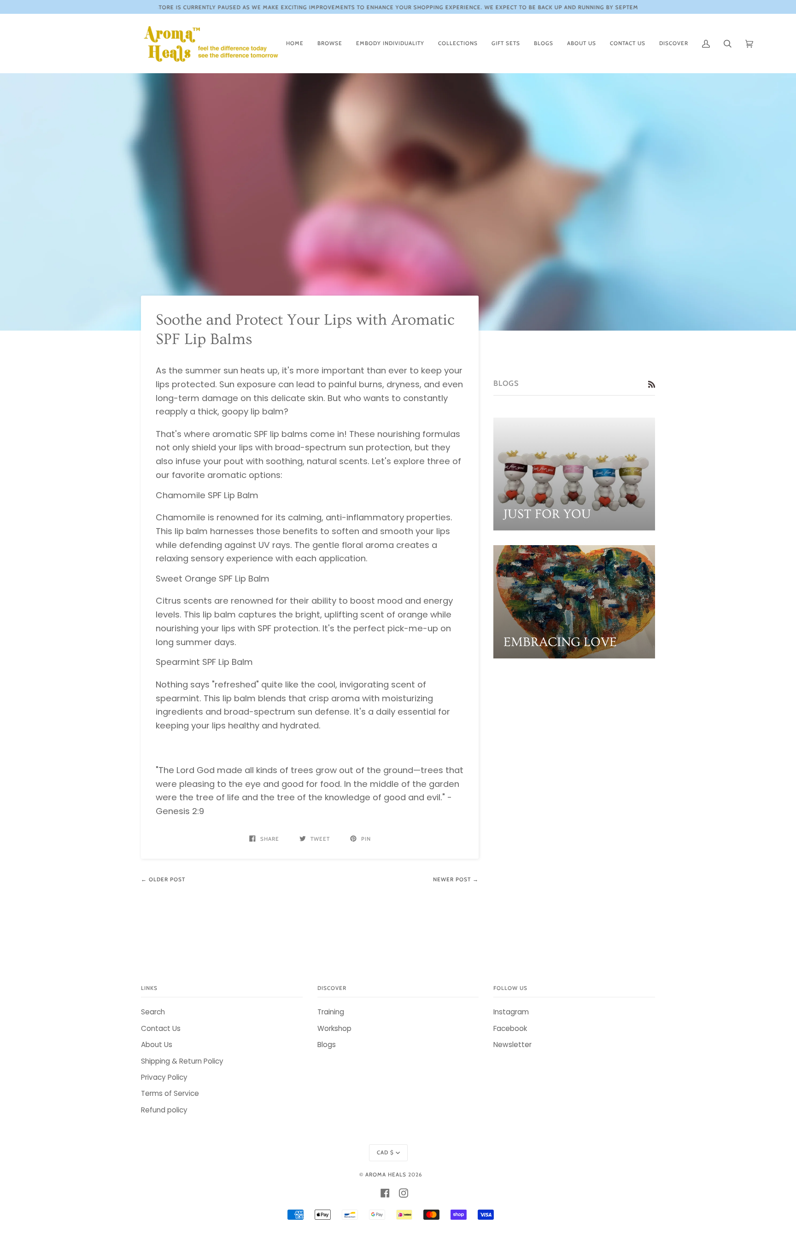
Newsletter (512, 1044)
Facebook (510, 1028)
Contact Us (161, 1028)
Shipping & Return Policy (182, 1061)
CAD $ (385, 1152)
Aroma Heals (385, 1174)
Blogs (326, 1044)
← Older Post (163, 879)
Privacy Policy (164, 1077)
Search (153, 1012)
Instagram (511, 1012)
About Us (156, 1044)
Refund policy (164, 1110)
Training (330, 1012)
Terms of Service (170, 1093)
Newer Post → (456, 879)
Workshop (334, 1028)
